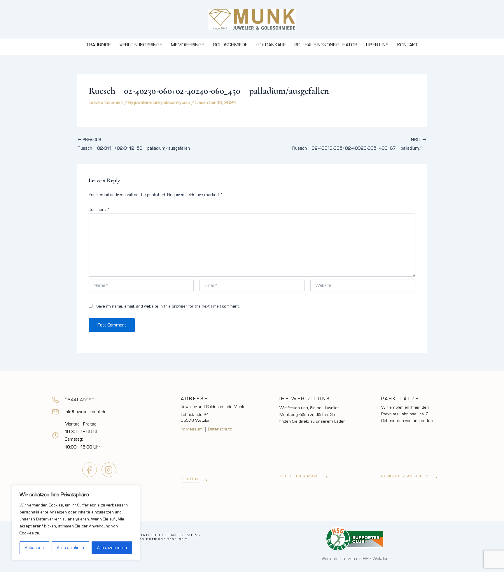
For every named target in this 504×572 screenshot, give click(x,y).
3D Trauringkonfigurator (325, 44)
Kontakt (407, 44)
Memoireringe (187, 44)
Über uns (377, 44)
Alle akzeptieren (112, 547)
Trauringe (98, 44)
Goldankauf (271, 44)
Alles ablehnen (70, 547)
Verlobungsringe (141, 44)
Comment (99, 209)
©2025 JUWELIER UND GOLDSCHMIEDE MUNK (149, 537)
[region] (76, 522)
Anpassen (34, 547)
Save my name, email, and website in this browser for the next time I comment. (168, 306)
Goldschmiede (230, 44)
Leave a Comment (106, 102)
